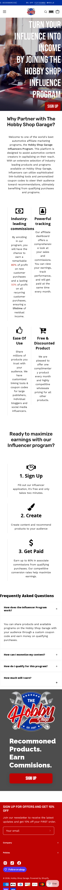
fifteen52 (45, 3)
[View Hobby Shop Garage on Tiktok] (12, 863)
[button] (51, 11)
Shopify (45, 878)
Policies (6, 853)
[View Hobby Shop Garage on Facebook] (19, 863)
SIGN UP (31, 778)
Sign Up (52, 106)
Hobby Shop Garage (20, 878)
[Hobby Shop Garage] (31, 11)
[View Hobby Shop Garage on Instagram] (5, 863)
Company (7, 843)
